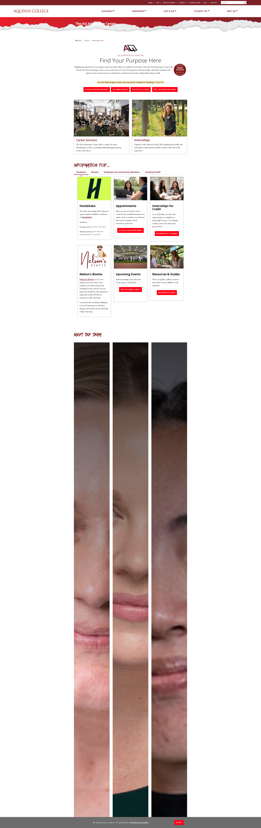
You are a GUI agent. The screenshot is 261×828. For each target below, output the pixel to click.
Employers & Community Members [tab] (122, 172)
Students (182, 3)
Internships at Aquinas (167, 233)
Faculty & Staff (194, 3)
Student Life (200, 11)
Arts (205, 3)
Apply (150, 3)
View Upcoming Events (130, 289)
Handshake (87, 217)
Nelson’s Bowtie (87, 279)
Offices (86, 40)
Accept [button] (179, 822)
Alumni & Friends (169, 3)
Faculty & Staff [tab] (152, 172)
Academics (107, 11)
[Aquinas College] (31, 11)
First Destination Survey (165, 89)
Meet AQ (231, 11)
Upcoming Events (120, 89)
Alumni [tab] (95, 172)
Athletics (214, 3)
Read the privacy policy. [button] (139, 822)
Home (79, 40)
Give (157, 3)
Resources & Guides (140, 89)
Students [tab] (81, 172)
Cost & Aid (169, 11)
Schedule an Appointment (96, 89)
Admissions (138, 11)
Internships (142, 140)
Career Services (86, 140)
